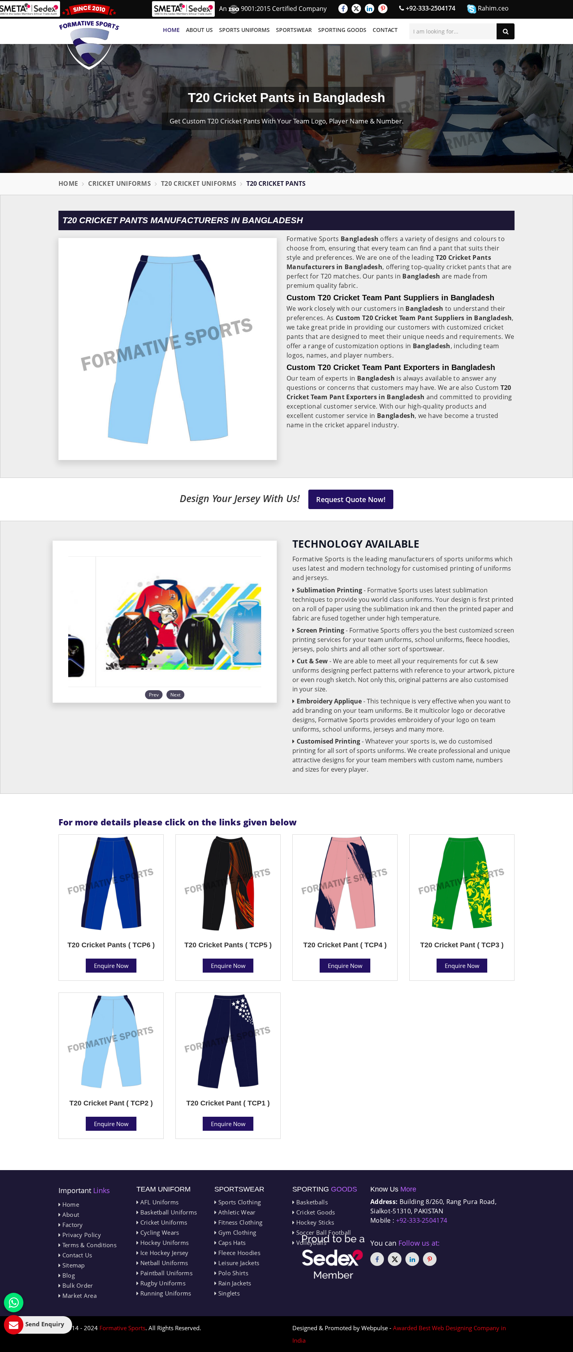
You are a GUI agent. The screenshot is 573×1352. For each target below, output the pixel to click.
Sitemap (72, 1265)
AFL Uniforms (158, 1202)
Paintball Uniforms (165, 1273)
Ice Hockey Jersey (163, 1253)
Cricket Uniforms (119, 183)
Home (171, 29)
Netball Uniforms (163, 1263)
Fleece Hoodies (238, 1253)
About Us (199, 29)
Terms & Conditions (88, 1245)
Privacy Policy (80, 1235)
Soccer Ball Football (322, 1232)
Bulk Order (76, 1285)
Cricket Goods (314, 1212)
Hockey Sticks (314, 1222)
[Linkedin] (369, 8)
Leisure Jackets (237, 1263)
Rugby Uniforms (162, 1283)
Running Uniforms (164, 1293)
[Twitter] (356, 8)
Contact (385, 29)
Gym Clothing (236, 1232)
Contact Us (76, 1255)
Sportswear (294, 29)
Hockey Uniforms (163, 1242)
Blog (67, 1275)
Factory (71, 1225)
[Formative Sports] (89, 37)
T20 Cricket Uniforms (198, 183)
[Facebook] (343, 8)
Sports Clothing (238, 1202)
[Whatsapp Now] (13, 1302)
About (69, 1214)
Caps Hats (231, 1242)
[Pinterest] (382, 8)
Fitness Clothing (239, 1222)
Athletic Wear (235, 1212)
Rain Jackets (233, 1283)
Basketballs (311, 1202)
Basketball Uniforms (167, 1212)
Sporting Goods (342, 29)
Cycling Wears (158, 1232)
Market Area (78, 1295)
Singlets (228, 1293)
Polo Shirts (232, 1273)
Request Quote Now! (351, 499)
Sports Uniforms (244, 29)
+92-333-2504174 (429, 8)
